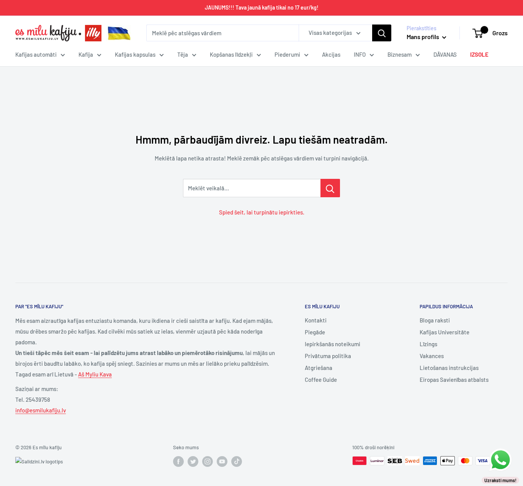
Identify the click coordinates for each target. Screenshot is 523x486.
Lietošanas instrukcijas (449, 367)
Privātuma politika (328, 355)
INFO (360, 54)
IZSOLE (479, 54)
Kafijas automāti (36, 54)
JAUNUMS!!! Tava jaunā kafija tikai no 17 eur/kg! (262, 7)
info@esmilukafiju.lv (40, 410)
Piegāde (315, 332)
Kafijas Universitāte (444, 332)
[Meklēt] (381, 33)
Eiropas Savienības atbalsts (454, 379)
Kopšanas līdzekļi (231, 54)
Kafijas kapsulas (135, 54)
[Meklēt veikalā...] (330, 188)
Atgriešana (318, 367)
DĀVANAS (445, 54)
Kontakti (316, 320)
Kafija (85, 54)
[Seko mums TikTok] (236, 461)
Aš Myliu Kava (95, 374)
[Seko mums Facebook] (178, 461)
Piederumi (287, 54)
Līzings (428, 343)
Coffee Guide (321, 379)
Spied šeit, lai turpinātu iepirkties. (261, 212)
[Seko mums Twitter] (193, 461)
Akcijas (331, 54)
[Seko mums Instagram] (207, 461)
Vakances (432, 355)
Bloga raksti (435, 320)
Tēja (182, 54)
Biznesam (399, 54)
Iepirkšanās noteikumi (332, 343)
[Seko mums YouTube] (222, 461)
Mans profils (423, 36)
